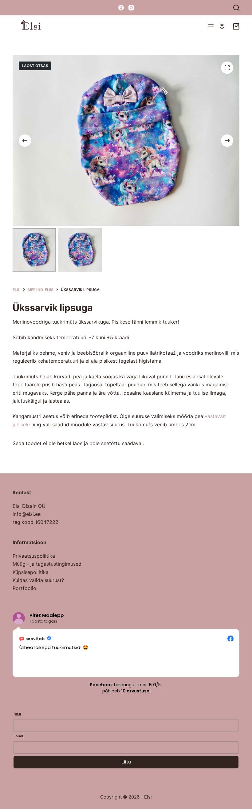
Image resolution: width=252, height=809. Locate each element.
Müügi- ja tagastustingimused (47, 564)
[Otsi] (236, 8)
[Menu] (211, 26)
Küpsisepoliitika (31, 572)
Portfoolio (24, 588)
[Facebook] (121, 7)
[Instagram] (131, 7)
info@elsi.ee (27, 514)
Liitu (126, 762)
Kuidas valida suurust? (38, 580)
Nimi (17, 714)
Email (19, 736)
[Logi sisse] (222, 26)
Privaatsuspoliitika (34, 556)
